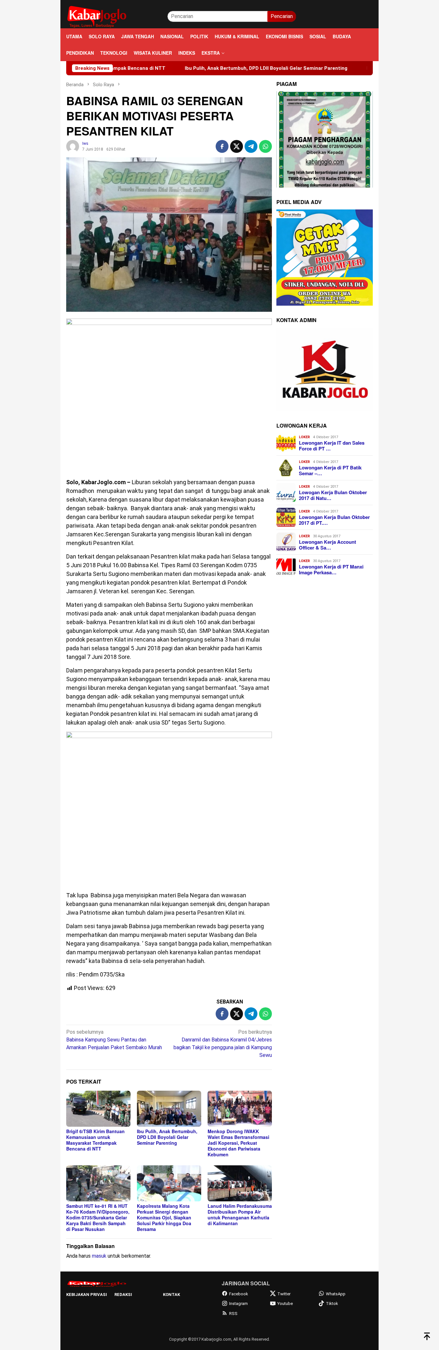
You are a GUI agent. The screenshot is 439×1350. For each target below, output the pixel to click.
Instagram (238, 1303)
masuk (99, 1256)
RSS (233, 1313)
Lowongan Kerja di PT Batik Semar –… (330, 470)
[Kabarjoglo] (96, 16)
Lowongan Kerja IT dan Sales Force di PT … (331, 445)
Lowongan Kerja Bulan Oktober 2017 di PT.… (334, 520)
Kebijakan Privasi (86, 1294)
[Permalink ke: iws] (72, 146)
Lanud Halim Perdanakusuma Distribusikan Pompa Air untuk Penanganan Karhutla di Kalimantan (240, 1214)
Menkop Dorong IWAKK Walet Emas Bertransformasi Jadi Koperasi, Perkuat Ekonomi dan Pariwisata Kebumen (238, 1143)
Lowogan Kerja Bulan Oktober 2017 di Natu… (333, 495)
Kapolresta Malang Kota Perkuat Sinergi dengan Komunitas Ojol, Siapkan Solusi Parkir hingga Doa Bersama (164, 1217)
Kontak (171, 1294)
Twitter (284, 1293)
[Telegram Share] (251, 146)
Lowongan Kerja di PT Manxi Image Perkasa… (331, 569)
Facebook (238, 1293)
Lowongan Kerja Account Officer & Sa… (327, 544)
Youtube (285, 1303)
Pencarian (282, 16)
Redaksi (123, 1294)
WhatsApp (335, 1293)
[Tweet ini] (236, 146)
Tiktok (332, 1303)
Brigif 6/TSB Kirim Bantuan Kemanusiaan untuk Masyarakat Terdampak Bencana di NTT (95, 1140)
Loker (304, 437)
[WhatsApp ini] (265, 146)
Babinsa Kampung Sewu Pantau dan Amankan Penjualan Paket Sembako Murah (114, 1039)
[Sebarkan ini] (222, 146)
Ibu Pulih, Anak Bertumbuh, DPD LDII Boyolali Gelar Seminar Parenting (216, 68)
